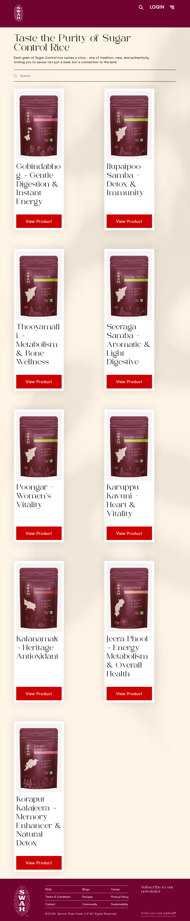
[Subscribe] (171, 912)
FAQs (48, 889)
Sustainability (119, 904)
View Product (39, 221)
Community (89, 904)
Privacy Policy (120, 896)
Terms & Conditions (58, 896)
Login (157, 7)
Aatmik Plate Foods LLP (73, 913)
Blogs (86, 889)
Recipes (87, 896)
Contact (50, 904)
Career (115, 889)
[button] (172, 7)
